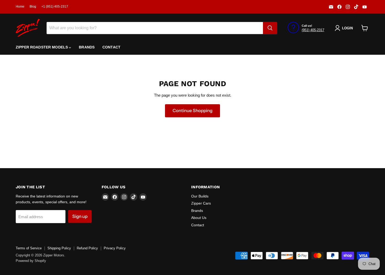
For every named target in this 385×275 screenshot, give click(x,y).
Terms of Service (29, 248)
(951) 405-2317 (313, 30)
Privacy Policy (115, 248)
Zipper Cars (201, 203)
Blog (33, 6)
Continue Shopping (192, 110)
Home (20, 6)
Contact (111, 47)
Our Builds (199, 196)
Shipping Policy (59, 248)
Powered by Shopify (31, 261)
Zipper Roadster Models (42, 47)
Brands (87, 47)
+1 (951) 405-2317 (54, 6)
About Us (198, 218)
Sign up (79, 216)
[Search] (270, 28)
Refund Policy (87, 248)
